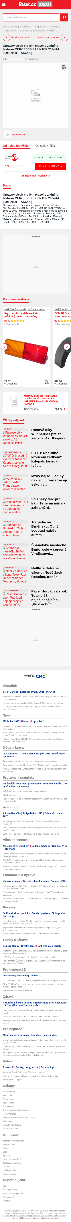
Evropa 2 (7, 1201)
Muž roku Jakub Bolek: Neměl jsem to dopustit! (23, 1072)
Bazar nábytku (9, 1174)
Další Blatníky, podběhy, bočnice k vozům (24, 309)
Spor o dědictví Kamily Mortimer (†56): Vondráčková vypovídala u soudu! (35, 765)
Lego (5, 1152)
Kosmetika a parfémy (12, 1159)
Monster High (9, 1144)
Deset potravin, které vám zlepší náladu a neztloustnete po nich (31, 1016)
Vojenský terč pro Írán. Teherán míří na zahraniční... (48, 503)
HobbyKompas (9, 1114)
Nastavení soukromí (30, 1218)
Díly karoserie (10, 30)
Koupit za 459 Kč (49, 166)
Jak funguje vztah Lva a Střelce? (17, 990)
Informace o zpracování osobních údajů (48, 1216)
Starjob (6, 1186)
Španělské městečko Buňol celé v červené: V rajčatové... (49, 549)
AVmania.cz (10, 567)
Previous (4, 346)
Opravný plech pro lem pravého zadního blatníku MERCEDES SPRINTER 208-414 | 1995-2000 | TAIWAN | (31, 49)
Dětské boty (8, 1166)
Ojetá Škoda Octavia (12, 1125)
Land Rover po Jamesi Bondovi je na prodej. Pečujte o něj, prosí (31, 834)
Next (67, 346)
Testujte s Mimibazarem (13, 1141)
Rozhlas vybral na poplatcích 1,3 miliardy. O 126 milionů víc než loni (33, 703)
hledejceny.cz (9, 1092)
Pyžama (6, 1155)
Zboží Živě (7, 1095)
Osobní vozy (8, 1099)
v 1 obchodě (10, 383)
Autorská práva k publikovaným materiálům (25, 1213)
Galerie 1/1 (18, 134)
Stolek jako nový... (11, 795)
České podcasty (10, 1190)
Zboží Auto (7, 1121)
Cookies (16, 1218)
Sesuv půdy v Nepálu (12, 1080)
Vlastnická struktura (50, 1218)
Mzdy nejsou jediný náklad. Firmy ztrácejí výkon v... (49, 480)
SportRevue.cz (12, 452)
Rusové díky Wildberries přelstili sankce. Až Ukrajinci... (49, 434)
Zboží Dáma (8, 1103)
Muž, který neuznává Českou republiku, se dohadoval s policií (30, 1076)
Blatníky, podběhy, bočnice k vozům (37, 30)
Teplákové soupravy (12, 1163)
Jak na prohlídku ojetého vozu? (17, 1110)
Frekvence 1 (8, 1197)
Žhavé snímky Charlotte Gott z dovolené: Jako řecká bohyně (30, 761)
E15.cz (7, 429)
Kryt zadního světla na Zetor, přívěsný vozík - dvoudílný (22, 315)
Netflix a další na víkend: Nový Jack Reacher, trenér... (46, 572)
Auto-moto (25, 26)
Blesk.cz (9, 521)
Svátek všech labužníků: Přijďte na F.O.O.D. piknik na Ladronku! (31, 934)
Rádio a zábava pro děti (13, 1193)
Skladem (38, 157)
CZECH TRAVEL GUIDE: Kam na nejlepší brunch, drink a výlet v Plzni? (34, 980)
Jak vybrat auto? (10, 1128)
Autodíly (54, 26)
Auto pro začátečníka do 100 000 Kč (19, 1118)
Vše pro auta (40, 26)
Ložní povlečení (10, 1170)
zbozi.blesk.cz (10, 26)
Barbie (6, 1148)
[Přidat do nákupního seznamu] (64, 67)
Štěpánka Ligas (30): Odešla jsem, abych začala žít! (26, 791)
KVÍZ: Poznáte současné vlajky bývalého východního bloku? (29, 957)
